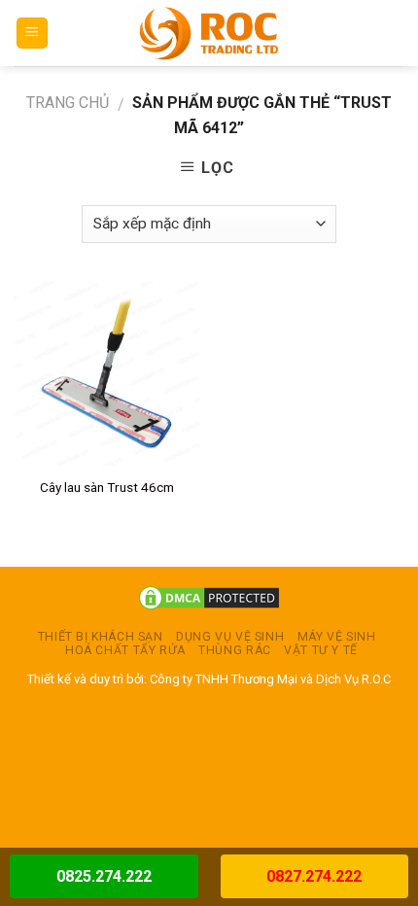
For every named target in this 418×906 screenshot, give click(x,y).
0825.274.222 (104, 876)
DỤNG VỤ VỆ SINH (230, 637)
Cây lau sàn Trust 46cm (107, 487)
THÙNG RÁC (234, 650)
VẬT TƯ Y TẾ (321, 650)
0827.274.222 (314, 876)
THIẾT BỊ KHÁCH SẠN (100, 637)
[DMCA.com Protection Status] (209, 597)
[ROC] (209, 33)
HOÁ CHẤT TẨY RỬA (125, 650)
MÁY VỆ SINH (336, 637)
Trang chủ (67, 102)
